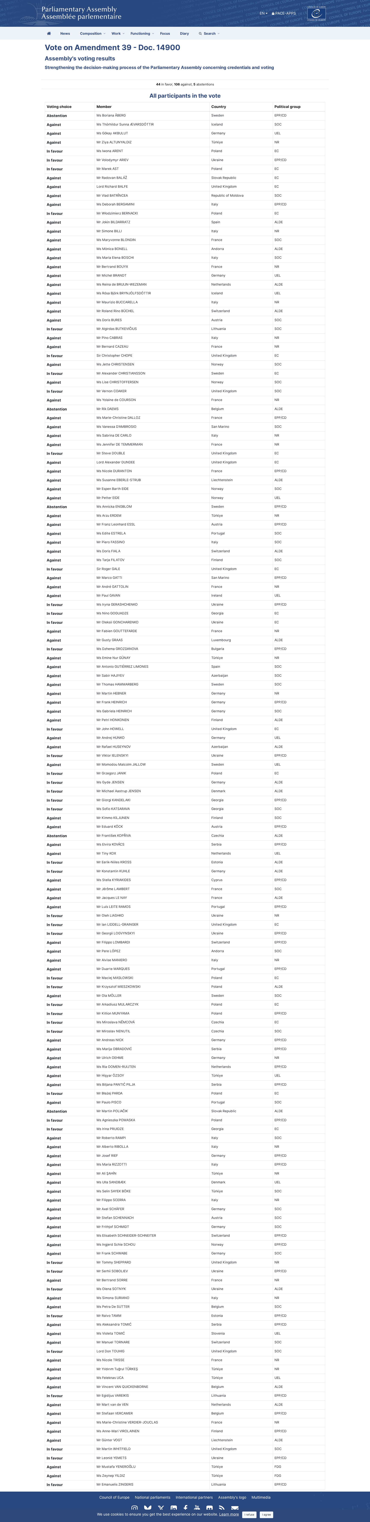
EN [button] (262, 13)
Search (210, 33)
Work (116, 33)
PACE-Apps (285, 13)
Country (218, 107)
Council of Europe (114, 1497)
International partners (194, 1497)
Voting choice (59, 107)
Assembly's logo (232, 1497)
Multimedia (261, 1497)
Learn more (229, 1514)
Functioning (140, 33)
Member (104, 107)
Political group (288, 107)
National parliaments (152, 1497)
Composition (90, 33)
